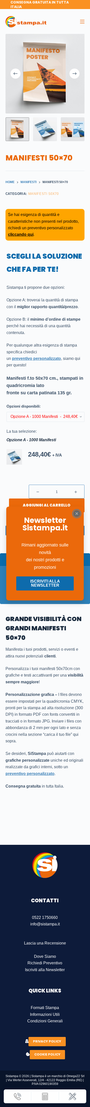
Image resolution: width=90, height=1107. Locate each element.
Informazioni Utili (45, 1014)
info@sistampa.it (45, 924)
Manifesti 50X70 (43, 194)
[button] (14, 457)
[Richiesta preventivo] (45, 1096)
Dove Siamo (45, 956)
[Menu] (82, 21)
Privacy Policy (47, 1041)
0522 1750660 (45, 917)
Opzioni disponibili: (23, 406)
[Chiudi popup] (76, 513)
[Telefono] (17, 1096)
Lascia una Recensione (45, 943)
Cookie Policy (47, 1054)
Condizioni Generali (45, 1021)
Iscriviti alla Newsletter (45, 970)
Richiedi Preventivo (45, 963)
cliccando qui (21, 234)
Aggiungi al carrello (46, 505)
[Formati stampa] (72, 1096)
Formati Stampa (45, 1008)
